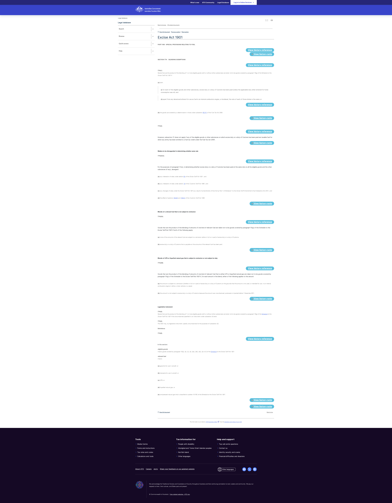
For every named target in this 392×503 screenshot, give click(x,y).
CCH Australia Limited (212, 422)
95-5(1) (205, 112)
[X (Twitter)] (249, 469)
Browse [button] (124, 37)
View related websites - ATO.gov (180, 494)
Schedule (264, 314)
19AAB (175, 198)
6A (184, 176)
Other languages (228, 469)
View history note (262, 54)
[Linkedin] (255, 469)
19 (184, 183)
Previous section (175, 32)
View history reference (260, 50)
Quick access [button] (126, 45)
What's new (194, 2)
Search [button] (124, 30)
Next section (185, 32)
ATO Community (208, 2)
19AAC (183, 198)
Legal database (124, 23)
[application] (136, 40)
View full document (164, 32)
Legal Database (223, 2)
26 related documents (173, 25)
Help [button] (123, 52)
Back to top (270, 412)
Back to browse (162, 25)
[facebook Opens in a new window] (244, 469)
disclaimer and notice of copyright (233, 422)
